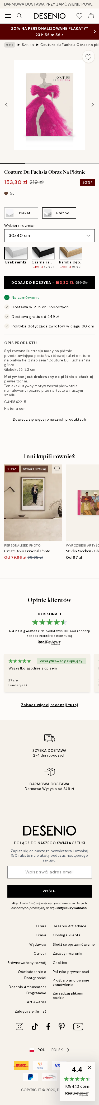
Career (40, 953)
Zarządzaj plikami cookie (68, 995)
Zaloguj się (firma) (30, 1011)
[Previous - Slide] (6, 105)
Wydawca (37, 944)
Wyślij (49, 891)
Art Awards (36, 1002)
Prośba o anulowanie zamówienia (71, 982)
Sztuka (28, 44)
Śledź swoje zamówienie (74, 944)
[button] (77, 1081)
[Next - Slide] (92, 105)
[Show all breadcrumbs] (9, 45)
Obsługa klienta (67, 935)
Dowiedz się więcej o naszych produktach (49, 419)
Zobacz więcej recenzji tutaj (49, 704)
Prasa (41, 935)
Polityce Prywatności (71, 908)
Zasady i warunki (67, 953)
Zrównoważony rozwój (26, 963)
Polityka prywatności (71, 972)
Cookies (60, 963)
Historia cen (15, 408)
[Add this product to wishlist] (88, 56)
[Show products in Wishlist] (79, 16)
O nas (41, 926)
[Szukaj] (19, 16)
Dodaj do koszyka (49, 282)
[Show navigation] (8, 16)
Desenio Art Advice (70, 926)
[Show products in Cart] (91, 16)
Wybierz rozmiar (19, 225)
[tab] (12, 161)
